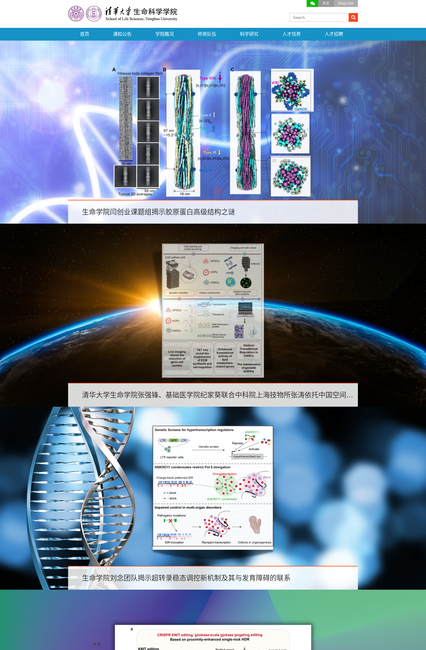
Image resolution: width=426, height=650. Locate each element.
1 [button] (197, 233)
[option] (213, 132)
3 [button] (213, 233)
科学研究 (249, 34)
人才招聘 (334, 34)
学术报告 (213, 472)
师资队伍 (207, 34)
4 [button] (221, 233)
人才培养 (291, 34)
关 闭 (97, 644)
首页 (84, 34)
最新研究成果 (213, 258)
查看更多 (213, 412)
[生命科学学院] (123, 19)
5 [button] (229, 233)
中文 (326, 3)
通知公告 (122, 34)
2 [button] (205, 233)
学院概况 (164, 34)
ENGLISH (346, 3)
